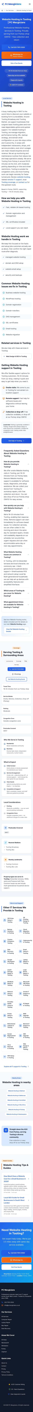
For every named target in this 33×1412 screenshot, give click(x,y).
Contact (3, 1366)
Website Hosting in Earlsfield (16, 1100)
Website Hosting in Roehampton (17, 1114)
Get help (16, 664)
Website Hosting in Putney (16, 1109)
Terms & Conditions (7, 1375)
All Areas (4, 1339)
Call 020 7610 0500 (18, 47)
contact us (22, 182)
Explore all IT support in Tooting (15, 1066)
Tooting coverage (8, 182)
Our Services (10, 10)
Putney (3, 1348)
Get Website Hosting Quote (16, 679)
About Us (4, 1363)
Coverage (18, 661)
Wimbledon (4, 1345)
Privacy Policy (5, 1372)
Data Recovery (5, 1328)
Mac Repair (4, 1325)
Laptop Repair (5, 1322)
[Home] (2, 10)
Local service (9, 661)
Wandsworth (5, 1342)
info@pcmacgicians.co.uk (12, 1305)
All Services (4, 1316)
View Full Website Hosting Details (15, 630)
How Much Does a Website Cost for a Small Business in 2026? (15, 1178)
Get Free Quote (16, 1267)
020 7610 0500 (9, 1302)
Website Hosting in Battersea (16, 1095)
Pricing (3, 1369)
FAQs (25, 661)
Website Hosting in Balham (16, 1091)
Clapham (4, 1351)
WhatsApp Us (18, 1260)
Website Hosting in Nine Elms (16, 1105)
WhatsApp (17, 674)
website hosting (23, 177)
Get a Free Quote (16, 63)
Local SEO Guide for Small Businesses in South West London (14, 1200)
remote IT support (14, 180)
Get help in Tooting (15, 441)
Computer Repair (6, 1319)
